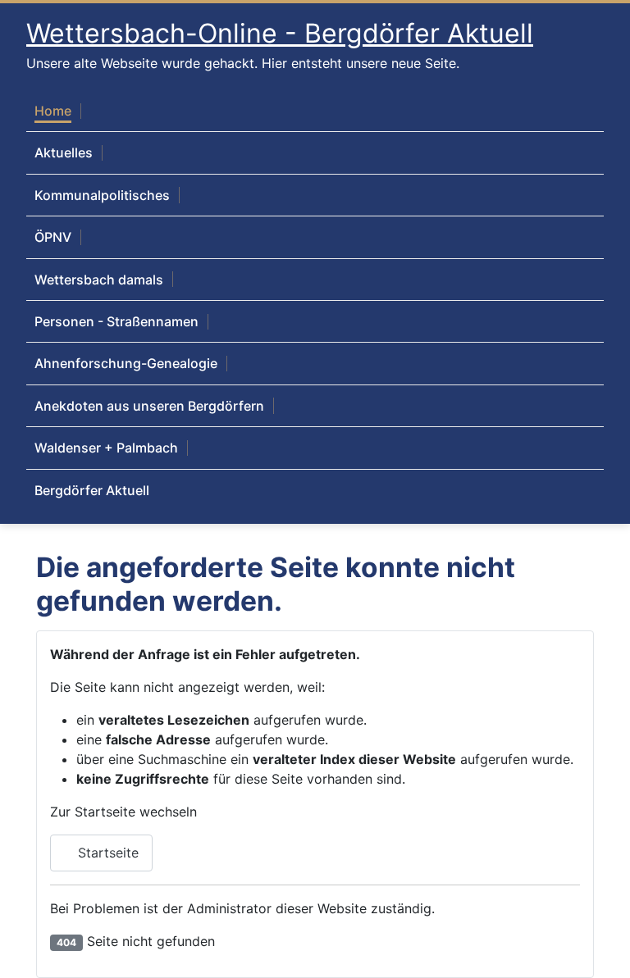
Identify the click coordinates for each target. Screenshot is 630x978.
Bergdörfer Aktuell (91, 490)
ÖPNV (52, 237)
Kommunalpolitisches (102, 195)
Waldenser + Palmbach (106, 447)
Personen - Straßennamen (116, 321)
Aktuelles (63, 152)
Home (52, 110)
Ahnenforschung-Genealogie (125, 363)
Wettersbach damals (98, 279)
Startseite (106, 852)
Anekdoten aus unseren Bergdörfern (149, 406)
